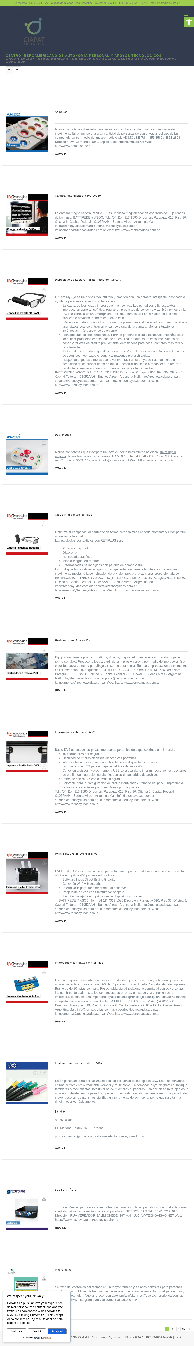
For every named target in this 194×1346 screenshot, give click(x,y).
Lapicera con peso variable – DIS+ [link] (78, 1063)
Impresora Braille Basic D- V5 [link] (75, 732)
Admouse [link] (61, 111)
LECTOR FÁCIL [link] (65, 1189)
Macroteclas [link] (63, 1269)
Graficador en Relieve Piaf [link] (73, 639)
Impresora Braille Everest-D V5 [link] (76, 853)
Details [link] (62, 153)
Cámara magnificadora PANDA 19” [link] (78, 195)
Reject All (37, 1331)
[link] (189, 22)
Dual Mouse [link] (63, 434)
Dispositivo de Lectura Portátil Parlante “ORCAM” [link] (89, 279)
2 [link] (173, 1329)
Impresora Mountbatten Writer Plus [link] (79, 962)
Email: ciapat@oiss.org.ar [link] (164, 2)
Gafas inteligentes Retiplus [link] (73, 514)
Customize (16, 1331)
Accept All (57, 1331)
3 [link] (178, 1329)
